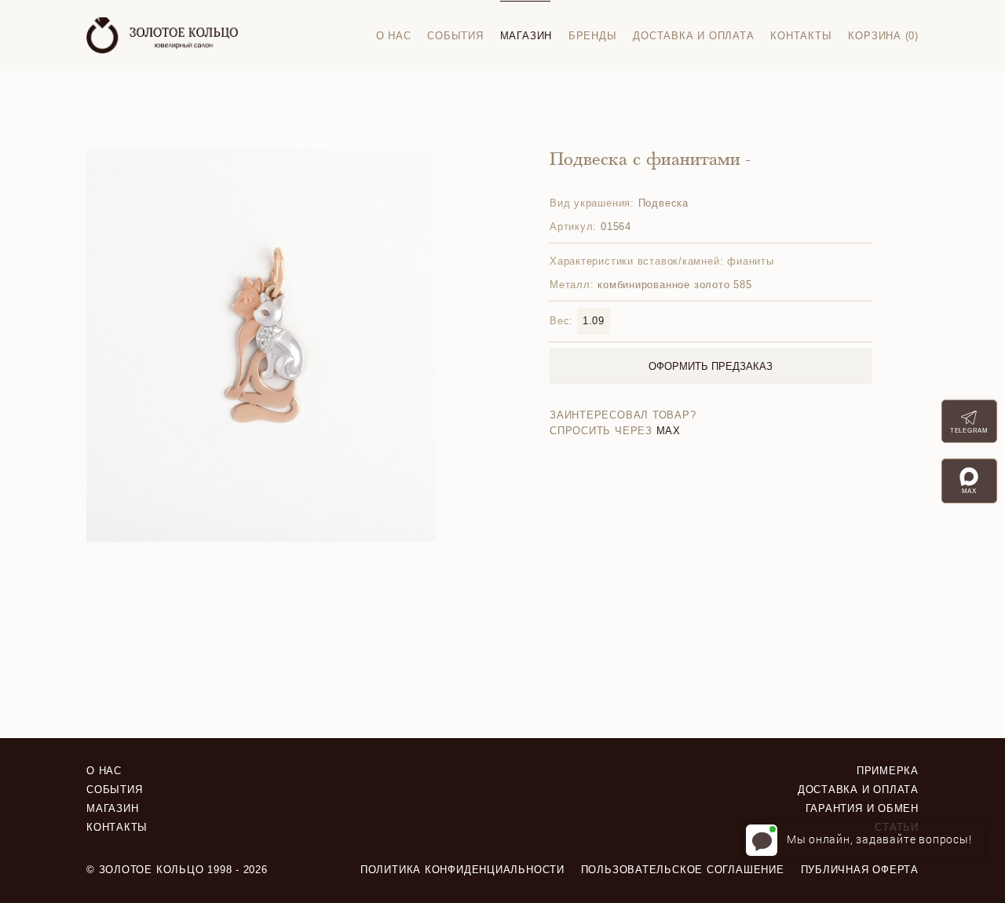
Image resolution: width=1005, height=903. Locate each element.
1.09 (594, 321)
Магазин (526, 36)
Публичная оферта (860, 870)
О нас (393, 36)
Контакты (800, 36)
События (455, 36)
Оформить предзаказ (711, 366)
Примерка (888, 771)
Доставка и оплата (693, 36)
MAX (668, 431)
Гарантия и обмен (862, 808)
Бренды (592, 36)
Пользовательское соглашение (682, 870)
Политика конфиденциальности (462, 870)
